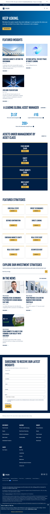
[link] (42, 474)
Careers (40, 4)
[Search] (46, 271)
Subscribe (8, 406)
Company (6, 389)
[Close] (48, 505)
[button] (47, 2)
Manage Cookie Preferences (17, 511)
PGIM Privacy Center (32, 509)
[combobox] (23, 271)
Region (6, 394)
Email (6, 384)
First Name (7, 373)
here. (41, 1)
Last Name (7, 378)
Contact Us (45, 4)
